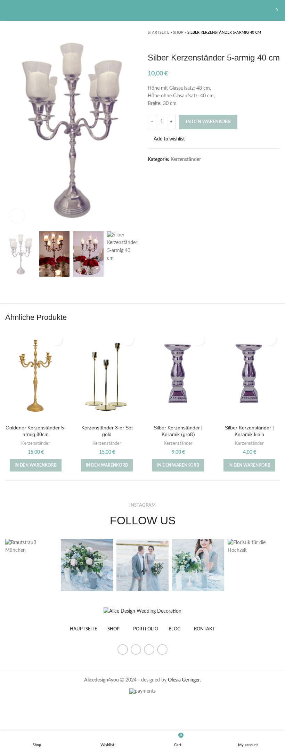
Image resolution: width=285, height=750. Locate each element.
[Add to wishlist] (56, 339)
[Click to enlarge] (17, 216)
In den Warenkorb (208, 122)
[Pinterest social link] (162, 649)
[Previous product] (262, 42)
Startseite (158, 32)
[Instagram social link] (136, 649)
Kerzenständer (186, 159)
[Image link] (142, 611)
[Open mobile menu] (8, 10)
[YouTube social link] (149, 649)
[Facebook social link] (122, 649)
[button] (36, 465)
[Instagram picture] (31, 547)
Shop (178, 32)
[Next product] (276, 42)
